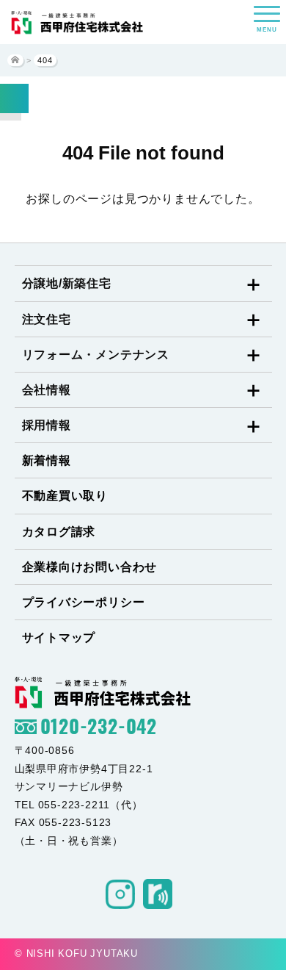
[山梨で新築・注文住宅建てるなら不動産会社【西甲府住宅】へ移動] (15, 60)
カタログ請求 (59, 531)
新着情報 (46, 460)
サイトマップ (59, 637)
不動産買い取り (65, 495)
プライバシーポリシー (83, 602)
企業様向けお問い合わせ (90, 567)
